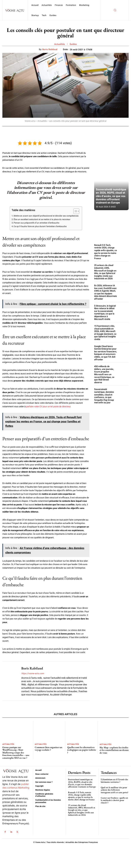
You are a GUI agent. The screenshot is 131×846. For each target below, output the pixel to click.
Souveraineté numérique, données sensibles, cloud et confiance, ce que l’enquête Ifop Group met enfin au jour (104, 396)
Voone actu (30, 120)
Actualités (59, 44)
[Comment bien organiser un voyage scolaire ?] (49, 731)
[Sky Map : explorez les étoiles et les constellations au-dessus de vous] (114, 731)
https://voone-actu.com (32, 673)
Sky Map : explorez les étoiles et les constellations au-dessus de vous (114, 750)
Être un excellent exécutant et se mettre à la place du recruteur (42, 219)
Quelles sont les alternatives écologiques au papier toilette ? (81, 750)
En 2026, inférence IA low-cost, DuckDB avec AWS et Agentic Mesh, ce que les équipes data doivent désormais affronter (105, 292)
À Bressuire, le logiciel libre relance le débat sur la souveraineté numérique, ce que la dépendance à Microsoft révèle (105, 312)
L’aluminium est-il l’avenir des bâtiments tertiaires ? (114, 780)
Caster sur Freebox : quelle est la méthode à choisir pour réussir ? (114, 800)
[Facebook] (5, 832)
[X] (17, 832)
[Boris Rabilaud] (10, 681)
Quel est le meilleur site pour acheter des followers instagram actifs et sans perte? (114, 790)
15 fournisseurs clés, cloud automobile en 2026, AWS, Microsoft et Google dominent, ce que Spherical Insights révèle (105, 333)
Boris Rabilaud (49, 49)
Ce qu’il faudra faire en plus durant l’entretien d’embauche (40, 226)
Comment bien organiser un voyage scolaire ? (48, 748)
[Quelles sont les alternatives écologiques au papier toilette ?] (81, 731)
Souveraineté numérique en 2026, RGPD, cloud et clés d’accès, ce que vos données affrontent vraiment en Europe (111, 196)
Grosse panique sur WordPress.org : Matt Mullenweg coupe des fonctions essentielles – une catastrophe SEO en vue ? (15, 752)
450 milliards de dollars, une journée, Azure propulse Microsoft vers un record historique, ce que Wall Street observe (104, 374)
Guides (73, 44)
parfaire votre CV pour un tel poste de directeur (48, 406)
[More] (118, 130)
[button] (115, 10)
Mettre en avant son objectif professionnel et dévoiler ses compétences (46, 216)
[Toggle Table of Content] (74, 211)
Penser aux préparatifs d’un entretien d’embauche (36, 223)
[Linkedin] (11, 832)
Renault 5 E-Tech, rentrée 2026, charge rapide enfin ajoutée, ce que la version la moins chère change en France (105, 252)
